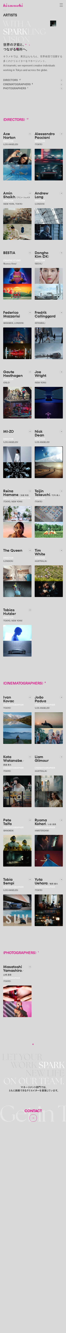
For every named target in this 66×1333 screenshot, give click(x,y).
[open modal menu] (61, 5)
